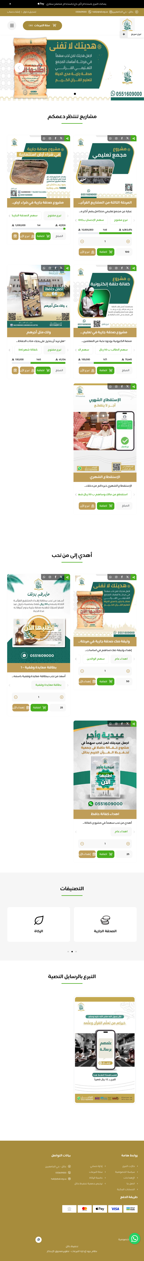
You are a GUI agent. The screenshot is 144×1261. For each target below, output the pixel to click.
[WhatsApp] (38, 1240)
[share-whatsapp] (110, 138)
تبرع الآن (85, 252)
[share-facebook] (121, 138)
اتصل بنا (131, 1184)
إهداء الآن (85, 681)
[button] (76, 951)
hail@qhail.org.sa (100, 12)
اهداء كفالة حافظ (105, 814)
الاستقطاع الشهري (105, 477)
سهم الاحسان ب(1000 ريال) (87, 220)
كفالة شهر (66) (28, 350)
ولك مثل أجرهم (38, 332)
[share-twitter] (127, 138)
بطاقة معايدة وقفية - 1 (39, 668)
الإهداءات (129, 1178)
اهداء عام (121, 659)
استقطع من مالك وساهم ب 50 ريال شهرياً (101, 494)
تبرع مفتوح (121, 220)
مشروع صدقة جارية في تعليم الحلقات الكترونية (105, 332)
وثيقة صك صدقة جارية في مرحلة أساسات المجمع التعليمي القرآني (105, 641)
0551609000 (61, 1173)
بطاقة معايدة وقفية (48, 685)
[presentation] (134, 220)
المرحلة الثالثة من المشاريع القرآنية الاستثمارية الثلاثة (105, 203)
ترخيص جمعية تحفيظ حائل (88, 1184)
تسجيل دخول (29, 12)
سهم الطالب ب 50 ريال (113, 350)
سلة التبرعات (96, 1172)
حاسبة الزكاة (96, 1178)
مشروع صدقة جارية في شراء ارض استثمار (39, 203)
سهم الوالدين (96, 659)
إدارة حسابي (96, 1166)
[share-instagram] (116, 138)
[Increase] (128, 241)
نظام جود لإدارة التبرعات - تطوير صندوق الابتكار (72, 1251)
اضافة (103, 252)
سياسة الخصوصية (125, 1172)
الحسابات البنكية (126, 1190)
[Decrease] (82, 241)
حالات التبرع (128, 1166)
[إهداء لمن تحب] (15, 236)
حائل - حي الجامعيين (55, 1167)
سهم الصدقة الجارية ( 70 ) (21, 215)
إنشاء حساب (13, 12)
